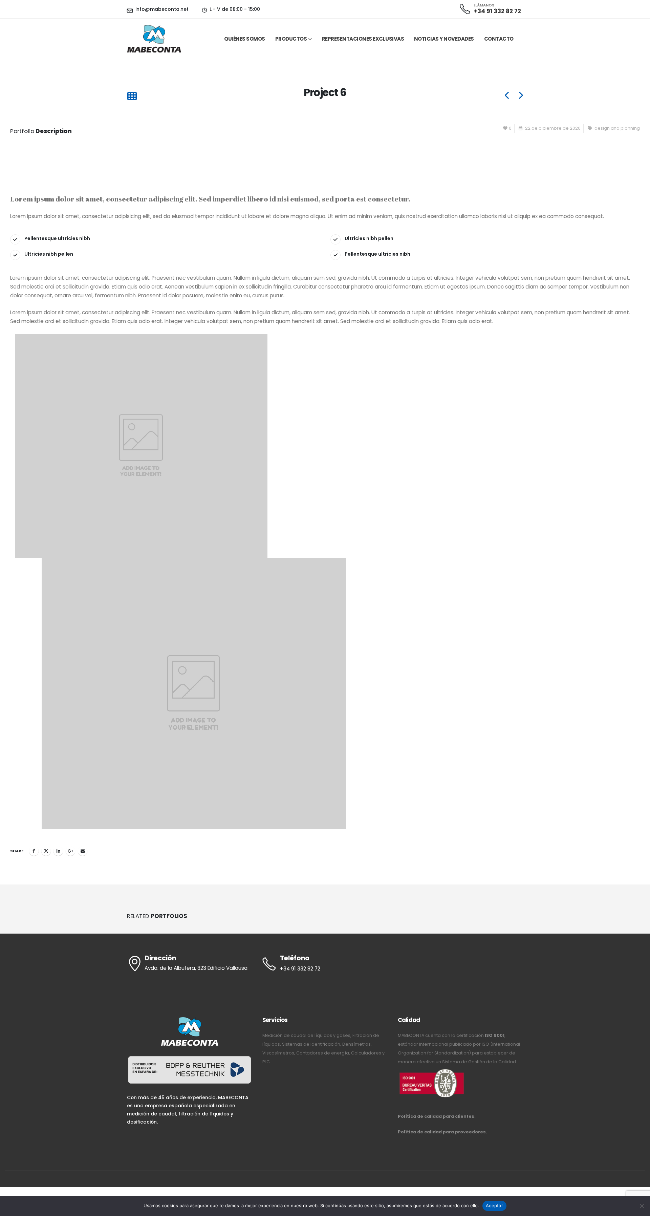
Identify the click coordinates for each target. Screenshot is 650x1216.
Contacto (499, 38)
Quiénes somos (244, 38)
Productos (291, 38)
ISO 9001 (494, 1035)
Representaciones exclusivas (363, 38)
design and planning (617, 128)
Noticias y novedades (444, 38)
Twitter (46, 851)
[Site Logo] (154, 39)
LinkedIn (58, 851)
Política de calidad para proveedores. (442, 1132)
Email (82, 851)
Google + (70, 851)
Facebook (34, 851)
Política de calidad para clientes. (437, 1116)
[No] (641, 1205)
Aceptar (494, 1205)
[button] (132, 96)
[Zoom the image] (431, 1070)
